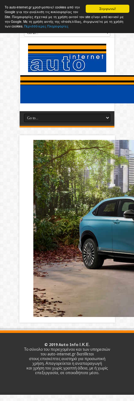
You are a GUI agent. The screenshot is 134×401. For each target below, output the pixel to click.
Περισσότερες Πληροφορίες (46, 26)
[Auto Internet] (67, 67)
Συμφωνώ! (107, 8)
